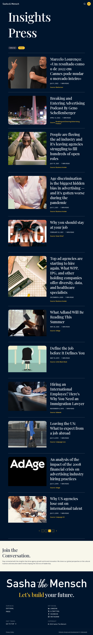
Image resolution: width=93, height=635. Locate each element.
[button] (84, 4)
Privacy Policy (10, 632)
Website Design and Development (69, 632)
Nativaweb (84, 632)
